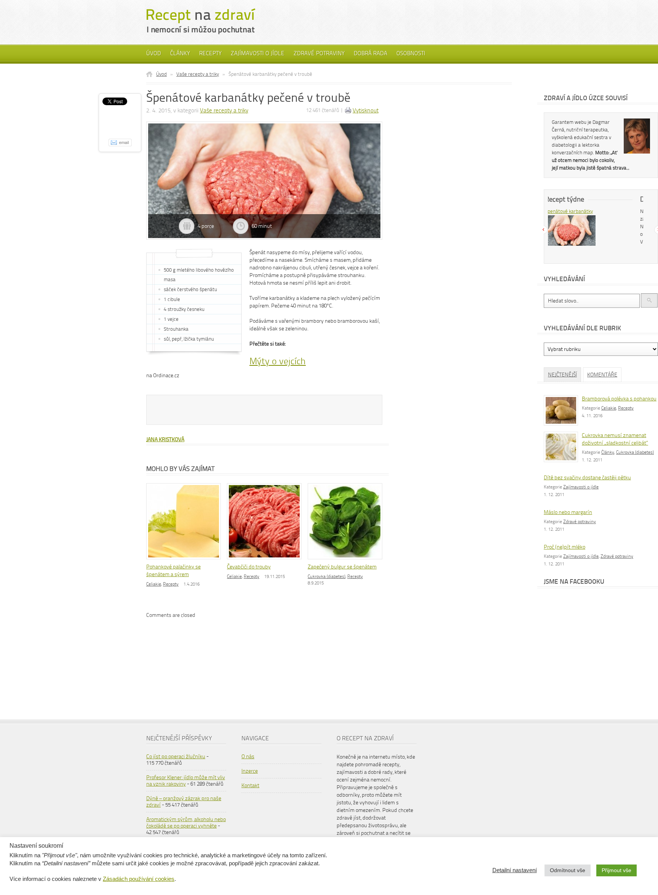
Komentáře (602, 374)
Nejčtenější (562, 374)
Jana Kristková (165, 439)
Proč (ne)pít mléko (564, 547)
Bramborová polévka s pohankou (619, 398)
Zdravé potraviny (319, 53)
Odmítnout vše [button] (567, 870)
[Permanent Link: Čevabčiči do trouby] (266, 560)
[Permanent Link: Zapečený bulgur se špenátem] (347, 560)
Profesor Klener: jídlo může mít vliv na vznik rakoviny (185, 780)
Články (180, 53)
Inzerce (249, 771)
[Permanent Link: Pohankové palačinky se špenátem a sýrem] (185, 560)
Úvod (153, 53)
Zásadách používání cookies (138, 879)
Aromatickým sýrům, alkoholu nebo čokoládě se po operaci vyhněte (186, 822)
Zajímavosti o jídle (257, 53)
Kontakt (250, 785)
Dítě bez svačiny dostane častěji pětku (587, 477)
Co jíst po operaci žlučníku (175, 756)
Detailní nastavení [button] (514, 870)
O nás (247, 756)
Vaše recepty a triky (197, 74)
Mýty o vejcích (277, 361)
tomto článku (603, 242)
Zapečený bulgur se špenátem (342, 567)
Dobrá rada (370, 53)
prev (543, 230)
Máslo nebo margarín (568, 512)
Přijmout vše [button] (616, 870)
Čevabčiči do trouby (249, 567)
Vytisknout (366, 110)
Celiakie (153, 584)
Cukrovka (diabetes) (326, 576)
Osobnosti (410, 53)
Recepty (210, 53)
